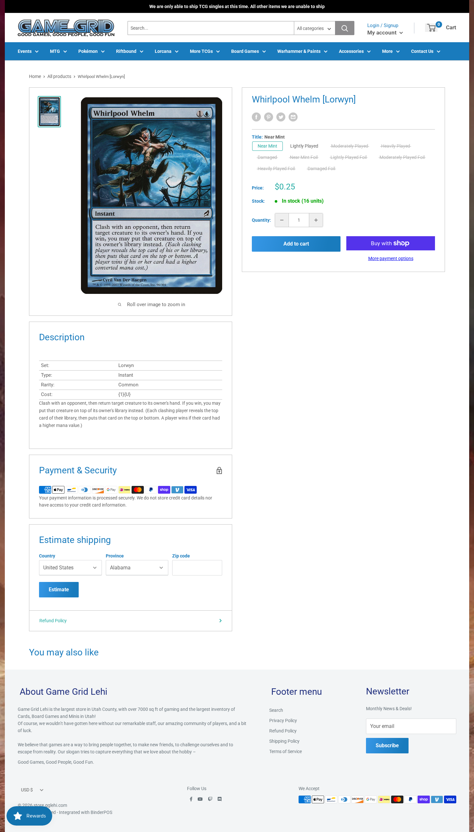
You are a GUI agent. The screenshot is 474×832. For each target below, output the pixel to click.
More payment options (390, 258)
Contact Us (422, 51)
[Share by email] (293, 116)
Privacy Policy (283, 720)
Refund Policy (53, 620)
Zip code (181, 556)
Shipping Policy (284, 741)
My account (382, 32)
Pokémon (88, 51)
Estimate (59, 589)
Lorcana (163, 51)
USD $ (27, 789)
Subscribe (387, 745)
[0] (431, 28)
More (387, 51)
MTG (55, 51)
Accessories (351, 51)
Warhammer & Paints (299, 51)
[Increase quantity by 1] (316, 220)
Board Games (245, 51)
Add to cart (296, 244)
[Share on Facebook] (256, 116)
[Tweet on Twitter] (280, 116)
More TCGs (201, 51)
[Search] (344, 28)
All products (59, 76)
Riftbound (126, 51)
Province (115, 556)
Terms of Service (285, 751)
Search (276, 710)
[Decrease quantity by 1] (282, 220)
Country (47, 556)
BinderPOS (101, 812)
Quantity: (261, 220)
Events (25, 51)
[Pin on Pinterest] (268, 116)
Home (35, 76)
